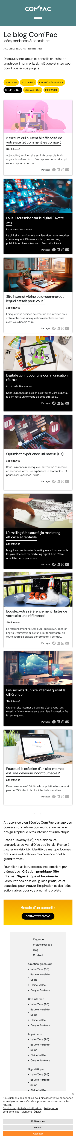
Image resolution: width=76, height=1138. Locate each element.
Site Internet (12, 89)
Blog (19, 48)
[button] (54, 169)
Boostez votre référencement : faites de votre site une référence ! (36, 613)
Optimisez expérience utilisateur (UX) (34, 454)
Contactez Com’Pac (38, 916)
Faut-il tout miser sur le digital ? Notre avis (35, 220)
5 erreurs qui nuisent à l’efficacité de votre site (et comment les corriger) (34, 140)
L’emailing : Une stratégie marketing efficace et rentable (33, 534)
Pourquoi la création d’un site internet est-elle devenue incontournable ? (35, 770)
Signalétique (33, 89)
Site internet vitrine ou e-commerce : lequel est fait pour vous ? (34, 298)
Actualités (28, 82)
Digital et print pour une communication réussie (37, 377)
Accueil (9, 48)
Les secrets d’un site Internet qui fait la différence (35, 692)
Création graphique (51, 82)
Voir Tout (11, 82)
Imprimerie (51, 89)
